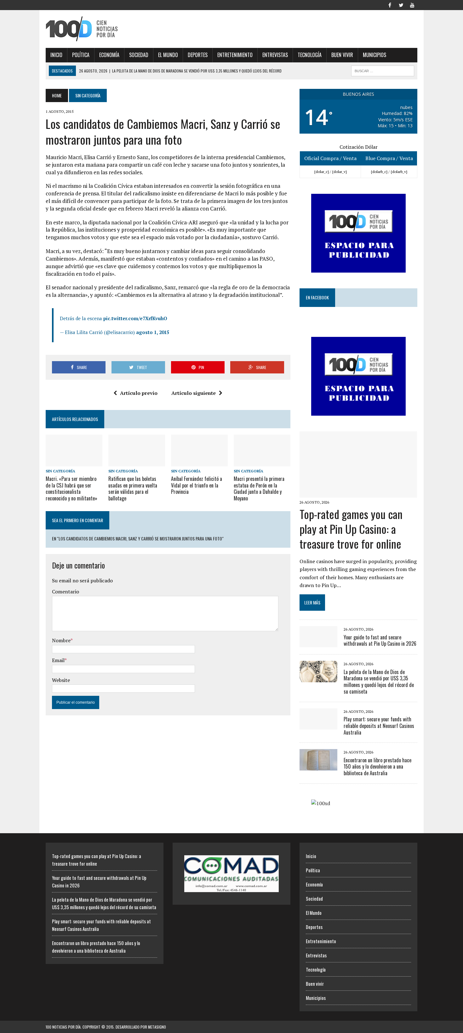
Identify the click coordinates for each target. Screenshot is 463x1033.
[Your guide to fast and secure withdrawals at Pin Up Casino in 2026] (318, 643)
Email (58, 660)
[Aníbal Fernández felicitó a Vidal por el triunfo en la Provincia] (199, 462)
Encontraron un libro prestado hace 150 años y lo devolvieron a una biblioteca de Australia (377, 766)
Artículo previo (138, 393)
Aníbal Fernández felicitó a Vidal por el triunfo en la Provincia (196, 485)
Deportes (198, 55)
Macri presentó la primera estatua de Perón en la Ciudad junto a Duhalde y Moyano (259, 488)
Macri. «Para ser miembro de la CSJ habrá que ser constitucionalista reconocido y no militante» (71, 488)
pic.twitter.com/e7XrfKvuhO (135, 318)
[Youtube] (412, 4)
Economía (109, 55)
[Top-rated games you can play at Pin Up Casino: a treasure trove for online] (358, 493)
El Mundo (168, 55)
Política (80, 55)
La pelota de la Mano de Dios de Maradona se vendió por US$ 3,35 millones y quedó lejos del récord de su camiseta (379, 681)
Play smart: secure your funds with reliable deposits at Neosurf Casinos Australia (379, 725)
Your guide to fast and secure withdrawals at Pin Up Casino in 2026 (380, 640)
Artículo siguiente (193, 393)
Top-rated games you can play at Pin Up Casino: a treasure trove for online (351, 528)
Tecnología (310, 55)
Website (61, 680)
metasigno (157, 1027)
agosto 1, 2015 (152, 332)
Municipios (374, 55)
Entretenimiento (235, 55)
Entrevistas (275, 55)
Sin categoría (60, 471)
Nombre (61, 640)
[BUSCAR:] (382, 70)
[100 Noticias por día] (104, 29)
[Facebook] (390, 4)
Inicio (56, 55)
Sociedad (138, 55)
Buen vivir (342, 55)
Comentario (65, 591)
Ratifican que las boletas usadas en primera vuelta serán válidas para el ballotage (132, 488)
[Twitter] (401, 4)
